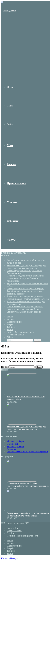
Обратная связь (14, 530)
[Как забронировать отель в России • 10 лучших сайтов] (22, 394)
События (13, 220)
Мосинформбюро (15, 441)
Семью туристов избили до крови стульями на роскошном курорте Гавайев (28, 514)
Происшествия (16, 183)
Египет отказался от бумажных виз (24, 312)
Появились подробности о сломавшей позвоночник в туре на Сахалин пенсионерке (25, 278)
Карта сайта (12, 528)
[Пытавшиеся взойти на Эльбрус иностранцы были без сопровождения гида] (22, 481)
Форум (11, 239)
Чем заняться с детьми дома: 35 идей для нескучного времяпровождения (26, 266)
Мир (10, 145)
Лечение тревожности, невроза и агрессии (27, 451)
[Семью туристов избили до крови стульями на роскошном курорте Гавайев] (22, 510)
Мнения (12, 201)
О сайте (10, 533)
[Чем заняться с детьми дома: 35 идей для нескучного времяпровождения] (22, 424)
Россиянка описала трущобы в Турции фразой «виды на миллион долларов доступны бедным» (25, 291)
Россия (11, 164)
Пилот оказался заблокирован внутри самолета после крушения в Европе (25, 307)
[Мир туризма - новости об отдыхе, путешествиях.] (9, 66)
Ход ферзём (12, 449)
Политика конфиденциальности (22, 536)
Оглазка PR (12, 444)
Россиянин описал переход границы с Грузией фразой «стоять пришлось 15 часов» (28, 297)
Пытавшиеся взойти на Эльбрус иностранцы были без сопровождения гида (28, 484)
